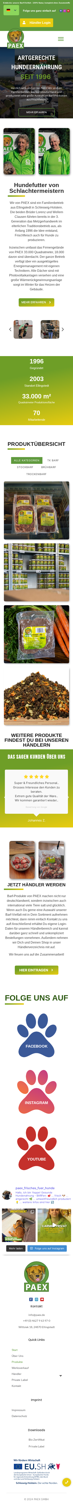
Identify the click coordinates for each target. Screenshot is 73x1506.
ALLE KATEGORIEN (27, 460)
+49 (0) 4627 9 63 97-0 (36, 1320)
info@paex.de (36, 1314)
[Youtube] (68, 10)
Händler (16, 1373)
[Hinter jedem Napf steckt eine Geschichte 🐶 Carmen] (54, 1225)
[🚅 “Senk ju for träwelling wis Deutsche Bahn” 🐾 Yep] (19, 1225)
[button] (10, 329)
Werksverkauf (20, 1367)
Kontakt (16, 1385)
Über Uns (17, 1355)
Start (15, 1349)
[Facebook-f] (31, 1299)
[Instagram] (64, 10)
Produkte (17, 1361)
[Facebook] (61, 10)
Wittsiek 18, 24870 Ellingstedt (36, 1327)
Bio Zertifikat (37, 1439)
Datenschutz (19, 1416)
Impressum (19, 1410)
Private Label (20, 1379)
